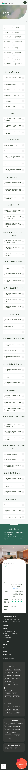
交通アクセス (5, 647)
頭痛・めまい (7, 696)
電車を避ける (15, 706)
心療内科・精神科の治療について (9, 631)
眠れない (6, 690)
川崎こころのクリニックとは (9, 616)
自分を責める (7, 675)
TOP (21, 21)
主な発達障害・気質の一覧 (7, 637)
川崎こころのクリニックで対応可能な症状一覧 (11, 633)
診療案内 (5, 628)
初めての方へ (6, 625)
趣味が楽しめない (17, 669)
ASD (11, 748)
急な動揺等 (7, 693)
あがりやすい (7, 706)
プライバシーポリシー (8, 654)
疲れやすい (13, 690)
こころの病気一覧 (6, 635)
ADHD (6, 748)
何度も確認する (16, 675)
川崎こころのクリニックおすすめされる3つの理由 (12, 621)
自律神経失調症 (16, 726)
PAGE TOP (3, 767)
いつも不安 (7, 678)
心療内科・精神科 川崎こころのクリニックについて (12, 619)
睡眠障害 (6, 732)
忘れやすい (7, 672)
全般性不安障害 (8, 735)
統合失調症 (7, 738)
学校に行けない (8, 712)
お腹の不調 (14, 693)
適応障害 (12, 723)
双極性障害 (19, 723)
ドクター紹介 (6, 641)
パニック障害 (7, 726)
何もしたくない (15, 678)
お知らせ (5, 651)
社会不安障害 (13, 732)
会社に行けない (16, 709)
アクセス (5, 644)
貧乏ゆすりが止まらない (9, 700)
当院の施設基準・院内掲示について (9, 658)
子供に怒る (16, 712)
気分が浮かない (8, 669)
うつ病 (6, 723)
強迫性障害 (7, 729)
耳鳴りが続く (15, 696)
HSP (15, 748)
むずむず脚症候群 (15, 729)
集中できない (14, 672)
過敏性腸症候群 (17, 735)
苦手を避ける (7, 709)
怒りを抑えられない (8, 681)
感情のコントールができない (10, 684)
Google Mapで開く (15, 588)
